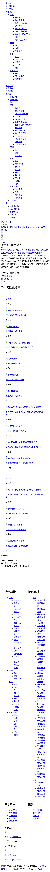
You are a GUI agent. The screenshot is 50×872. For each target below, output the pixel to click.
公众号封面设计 (21, 23)
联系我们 (13, 813)
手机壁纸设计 (20, 145)
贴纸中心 (14, 100)
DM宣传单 (19, 59)
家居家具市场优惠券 (14, 396)
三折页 (17, 178)
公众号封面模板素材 (41, 603)
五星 (3, 253)
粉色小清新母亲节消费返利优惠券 (19, 347)
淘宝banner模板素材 (40, 704)
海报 (17, 68)
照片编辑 (14, 71)
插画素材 (41, 791)
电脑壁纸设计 (20, 139)
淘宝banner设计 (21, 40)
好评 (3, 250)
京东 (42, 250)
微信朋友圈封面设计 (23, 34)
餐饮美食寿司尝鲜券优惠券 (17, 514)
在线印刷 (9, 91)
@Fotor (13, 855)
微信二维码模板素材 (41, 754)
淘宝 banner (30, 227)
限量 (19, 253)
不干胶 (17, 65)
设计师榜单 (15, 209)
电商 (7, 250)
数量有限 (23, 250)
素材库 (8, 3)
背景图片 (18, 51)
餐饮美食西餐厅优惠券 (15, 380)
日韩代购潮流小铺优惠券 (16, 315)
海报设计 (18, 17)
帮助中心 (13, 810)
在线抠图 (18, 189)
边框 (17, 48)
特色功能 (9, 12)
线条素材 (41, 788)
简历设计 (18, 142)
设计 (12, 15)
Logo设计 (19, 136)
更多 (7, 203)
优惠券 (17, 62)
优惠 (17, 250)
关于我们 (13, 816)
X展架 (17, 181)
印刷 (12, 54)
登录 (3, 222)
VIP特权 (13, 215)
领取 (29, 250)
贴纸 (17, 45)
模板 (34, 598)
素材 (12, 43)
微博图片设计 (20, 133)
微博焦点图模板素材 (41, 768)
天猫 (46, 250)
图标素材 (41, 794)
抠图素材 (41, 797)
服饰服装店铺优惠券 (14, 331)
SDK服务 (14, 217)
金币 (32, 253)
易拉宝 (17, 175)
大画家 (13, 201)
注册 (10, 222)
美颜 (17, 74)
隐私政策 (13, 821)
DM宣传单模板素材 (41, 645)
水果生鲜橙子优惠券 (14, 364)
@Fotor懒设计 (15, 837)
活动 (24, 227)
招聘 (19, 227)
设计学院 (9, 9)
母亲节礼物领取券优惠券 (16, 431)
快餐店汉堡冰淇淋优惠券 (16, 530)
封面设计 (18, 37)
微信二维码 (40, 227)
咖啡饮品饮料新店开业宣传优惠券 (19, 463)
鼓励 (7, 253)
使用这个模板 (6, 276)
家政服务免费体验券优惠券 (17, 546)
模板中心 (14, 97)
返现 (11, 253)
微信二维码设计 (21, 31)
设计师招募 (10, 6)
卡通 (28, 253)
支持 (33, 250)
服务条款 (13, 818)
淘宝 (38, 250)
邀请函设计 (19, 20)
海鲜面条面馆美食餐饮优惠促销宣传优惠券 (23, 447)
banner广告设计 (21, 29)
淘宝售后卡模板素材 (41, 712)
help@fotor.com (16, 860)
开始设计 (9, 86)
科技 (15, 227)
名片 (17, 57)
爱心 (24, 253)
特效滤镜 (18, 79)
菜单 (17, 184)
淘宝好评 (38, 253)
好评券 (12, 250)
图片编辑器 (19, 76)
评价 (15, 253)
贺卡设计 (18, 26)
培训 (11, 227)
